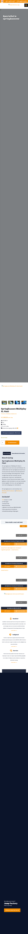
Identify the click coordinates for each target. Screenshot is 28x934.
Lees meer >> (14, 630)
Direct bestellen (21, 543)
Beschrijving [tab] (6, 453)
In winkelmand (12, 442)
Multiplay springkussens (11, 413)
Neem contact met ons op (13, 910)
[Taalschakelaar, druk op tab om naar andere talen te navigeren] (2, 1)
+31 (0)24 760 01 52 (11, 1)
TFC (3, 499)
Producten (3, 413)
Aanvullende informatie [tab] (18, 453)
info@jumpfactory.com (22, 1)
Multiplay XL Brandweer (8, 490)
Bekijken (8, 543)
